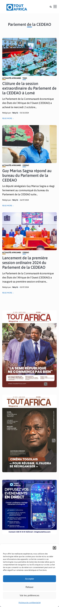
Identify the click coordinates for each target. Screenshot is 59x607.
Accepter (29, 578)
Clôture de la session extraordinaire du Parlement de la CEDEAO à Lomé (29, 88)
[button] (54, 547)
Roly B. (15, 113)
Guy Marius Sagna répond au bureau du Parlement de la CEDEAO (26, 175)
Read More (7, 118)
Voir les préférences (29, 595)
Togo (25, 78)
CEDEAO (26, 165)
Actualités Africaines (11, 78)
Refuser (29, 587)
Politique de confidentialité (30, 603)
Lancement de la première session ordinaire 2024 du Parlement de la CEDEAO (25, 263)
